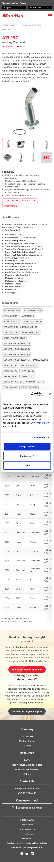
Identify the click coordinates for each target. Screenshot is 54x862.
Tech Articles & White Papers (27, 764)
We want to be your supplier (27, 711)
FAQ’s (27, 760)
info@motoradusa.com (27, 788)
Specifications (11, 200)
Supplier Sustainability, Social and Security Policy (27, 843)
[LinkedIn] (32, 853)
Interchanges (29, 200)
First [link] (4, 621)
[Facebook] (21, 853)
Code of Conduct (27, 834)
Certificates (27, 838)
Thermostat (10, 25)
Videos (27, 773)
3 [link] (22, 621)
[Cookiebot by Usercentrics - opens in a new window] (32, 394)
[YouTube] (26, 853)
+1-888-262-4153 (27, 793)
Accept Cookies (27, 446)
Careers (27, 745)
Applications (10, 206)
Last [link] (31, 621)
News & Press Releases (27, 769)
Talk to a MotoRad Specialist (27, 669)
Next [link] (26, 621)
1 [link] (17, 621)
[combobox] (10, 7)
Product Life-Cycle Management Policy (27, 848)
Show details (38, 437)
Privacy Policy (41, 422)
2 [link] (19, 621)
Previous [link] (12, 621)
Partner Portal (27, 740)
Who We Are (27, 736)
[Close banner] (50, 394)
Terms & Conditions (27, 829)
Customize (25, 456)
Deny (27, 465)
